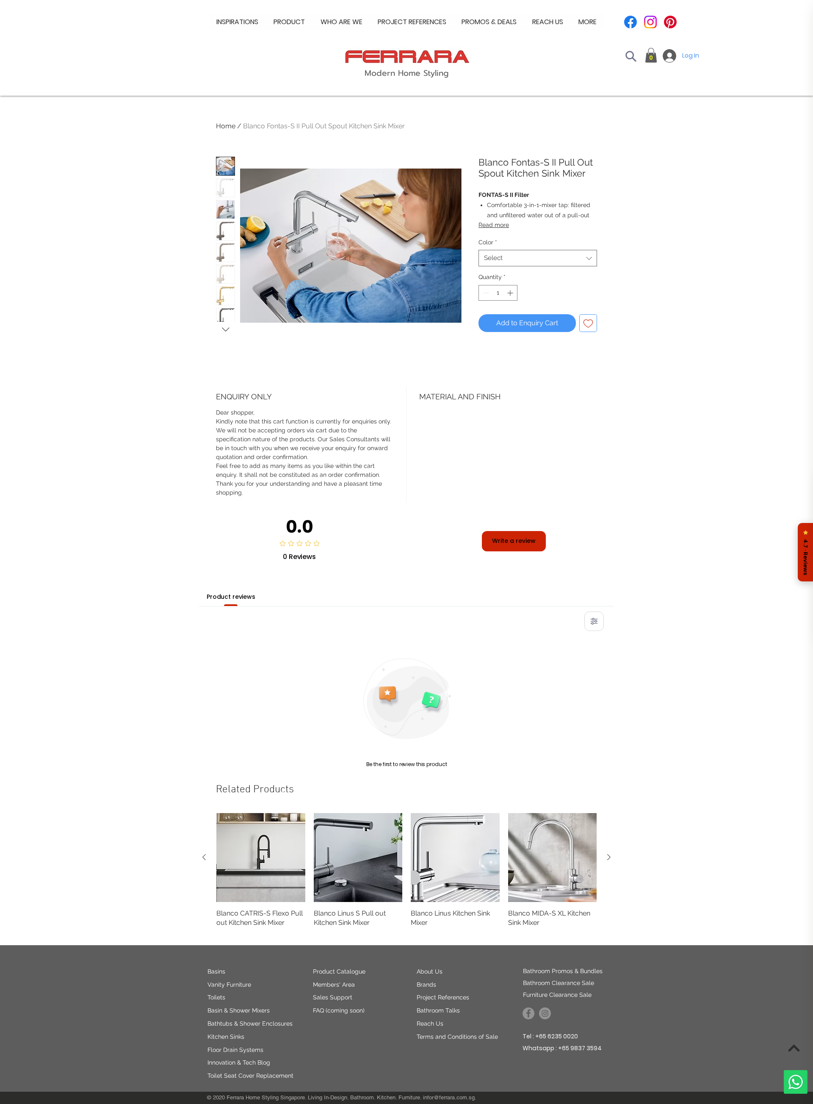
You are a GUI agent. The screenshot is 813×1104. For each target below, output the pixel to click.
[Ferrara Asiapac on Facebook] (528, 1013)
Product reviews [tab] (231, 596)
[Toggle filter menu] (594, 621)
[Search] (631, 56)
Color (487, 242)
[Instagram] (650, 22)
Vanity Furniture (229, 984)
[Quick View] (260, 857)
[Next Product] (609, 857)
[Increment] (511, 292)
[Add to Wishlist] (588, 323)
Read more (493, 224)
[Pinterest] (670, 22)
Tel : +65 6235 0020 (550, 1036)
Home (225, 126)
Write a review (514, 541)
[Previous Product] (204, 857)
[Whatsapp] (795, 1082)
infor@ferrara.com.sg (449, 1097)
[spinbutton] (498, 292)
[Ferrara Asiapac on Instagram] (545, 1013)
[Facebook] (630, 22)
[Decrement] (485, 292)
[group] (406, 875)
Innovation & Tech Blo (236, 1062)
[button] (341, 22)
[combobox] (537, 258)
